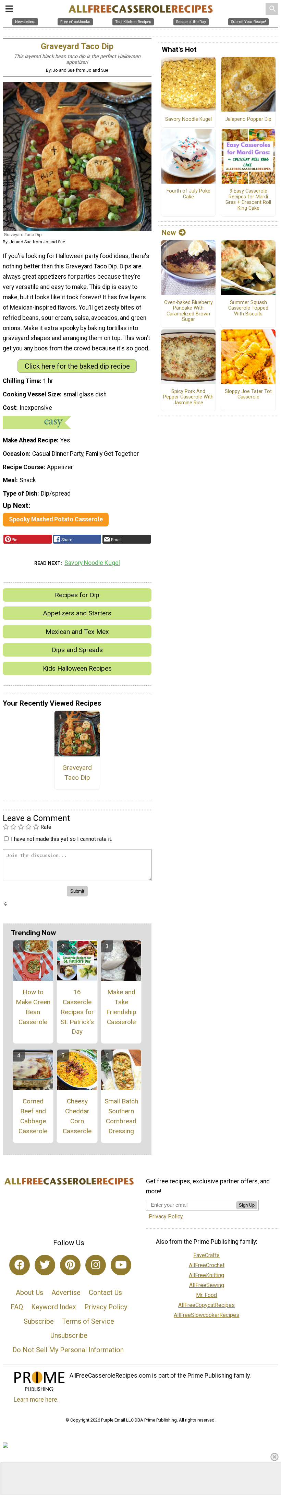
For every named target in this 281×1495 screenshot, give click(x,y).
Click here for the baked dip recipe (77, 366)
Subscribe (39, 1321)
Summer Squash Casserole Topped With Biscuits (248, 308)
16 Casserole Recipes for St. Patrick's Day (77, 1011)
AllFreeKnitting (206, 1275)
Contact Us (105, 1292)
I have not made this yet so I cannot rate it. (61, 839)
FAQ (17, 1307)
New (169, 233)
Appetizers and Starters (77, 613)
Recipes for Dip (77, 595)
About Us (29, 1292)
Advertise (66, 1292)
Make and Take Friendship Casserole (121, 1006)
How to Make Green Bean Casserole (33, 1006)
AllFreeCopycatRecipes (206, 1305)
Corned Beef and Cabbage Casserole (33, 1116)
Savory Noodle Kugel (92, 562)
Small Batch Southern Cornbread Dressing (121, 1116)
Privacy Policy (105, 1307)
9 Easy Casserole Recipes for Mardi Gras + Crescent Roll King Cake (248, 199)
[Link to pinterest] (70, 1265)
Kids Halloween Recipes (77, 668)
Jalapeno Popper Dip (248, 119)
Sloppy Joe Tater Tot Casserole (248, 394)
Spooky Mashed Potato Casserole (56, 519)
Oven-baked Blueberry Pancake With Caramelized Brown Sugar (188, 311)
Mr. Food (206, 1295)
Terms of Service (88, 1321)
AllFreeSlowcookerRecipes (206, 1315)
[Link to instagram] (95, 1265)
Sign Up (247, 1205)
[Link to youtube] (121, 1265)
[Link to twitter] (45, 1265)
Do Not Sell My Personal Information (68, 1350)
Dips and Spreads (77, 650)
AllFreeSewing (206, 1285)
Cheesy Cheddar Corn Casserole (77, 1116)
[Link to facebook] (19, 1265)
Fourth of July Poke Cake (188, 194)
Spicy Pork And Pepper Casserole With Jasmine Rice (188, 397)
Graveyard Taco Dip (77, 772)
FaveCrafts (206, 1255)
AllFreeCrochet (206, 1265)
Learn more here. (36, 1399)
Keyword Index (53, 1307)
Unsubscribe (68, 1335)
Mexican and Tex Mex (77, 632)
